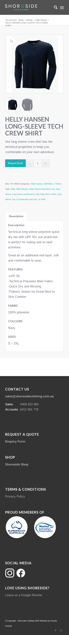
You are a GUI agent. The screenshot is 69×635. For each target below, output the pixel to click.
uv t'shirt (42, 199)
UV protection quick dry (26, 199)
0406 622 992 (29, 404)
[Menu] (62, 7)
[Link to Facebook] (55, 630)
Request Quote (15, 163)
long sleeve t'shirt (48, 194)
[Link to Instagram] (61, 630)
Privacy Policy (15, 496)
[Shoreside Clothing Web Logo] (28, 7)
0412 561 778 (29, 409)
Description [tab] (16, 216)
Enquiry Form (15, 441)
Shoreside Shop (16, 464)
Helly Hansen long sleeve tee (42, 189)
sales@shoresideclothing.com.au (29, 396)
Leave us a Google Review (23, 595)
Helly (13, 189)
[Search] (53, 7)
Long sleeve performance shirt (25, 194)
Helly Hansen (37, 184)
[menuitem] (53, 7)
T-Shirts (57, 184)
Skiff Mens (48, 184)
